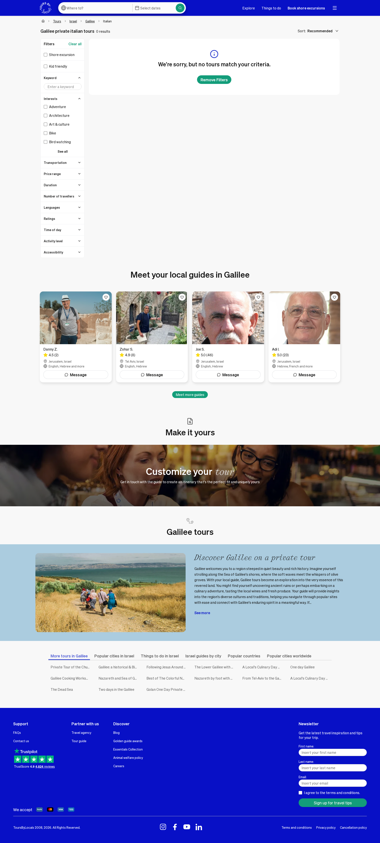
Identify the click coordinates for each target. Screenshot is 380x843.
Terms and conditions (296, 827)
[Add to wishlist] (106, 297)
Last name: (306, 761)
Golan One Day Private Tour (167, 689)
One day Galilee (302, 667)
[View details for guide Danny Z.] (76, 336)
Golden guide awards (127, 741)
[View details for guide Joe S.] (228, 336)
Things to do (271, 8)
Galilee (90, 21)
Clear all (75, 44)
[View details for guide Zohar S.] (152, 336)
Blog (116, 732)
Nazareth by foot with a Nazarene (215, 678)
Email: (303, 777)
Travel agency (81, 732)
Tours (57, 21)
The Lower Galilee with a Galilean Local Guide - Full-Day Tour (215, 667)
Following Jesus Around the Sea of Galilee (167, 667)
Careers (118, 766)
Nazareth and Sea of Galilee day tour (119, 678)
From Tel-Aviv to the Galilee (263, 678)
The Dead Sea (62, 689)
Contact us (21, 741)
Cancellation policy (353, 827)
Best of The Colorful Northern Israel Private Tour (167, 678)
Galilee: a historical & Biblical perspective (119, 667)
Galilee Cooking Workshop (71, 678)
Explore (248, 8)
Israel (73, 21)
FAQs (17, 732)
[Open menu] (334, 7)
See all (63, 151)
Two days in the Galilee (116, 689)
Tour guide (78, 741)
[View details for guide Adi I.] (304, 336)
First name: (306, 746)
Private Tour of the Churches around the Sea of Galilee (71, 667)
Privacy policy (326, 827)
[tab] (69, 655)
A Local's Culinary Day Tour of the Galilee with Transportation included (311, 678)
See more (202, 612)
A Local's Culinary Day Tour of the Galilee (263, 667)
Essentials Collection (128, 749)
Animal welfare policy (128, 758)
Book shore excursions (306, 8)
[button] (63, 77)
